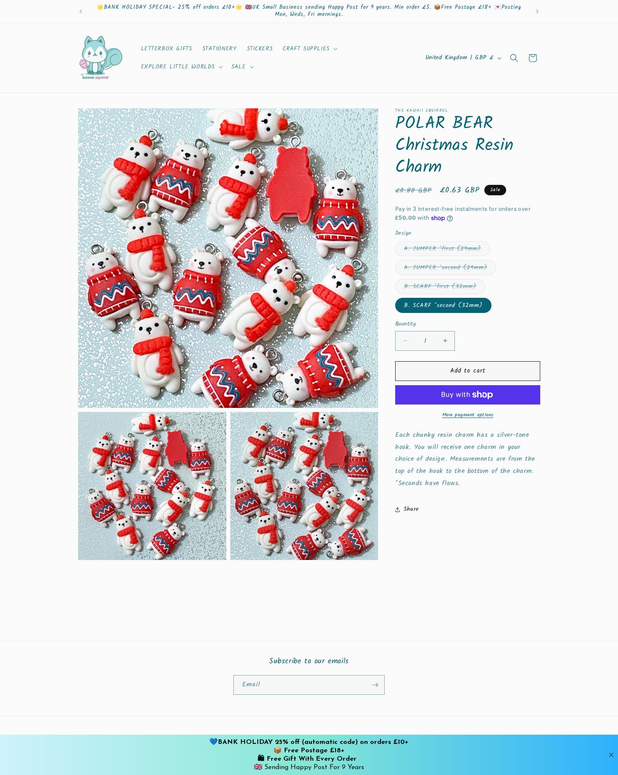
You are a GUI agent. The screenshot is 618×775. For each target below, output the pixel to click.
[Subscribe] (375, 685)
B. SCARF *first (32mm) (444, 287)
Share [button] (411, 509)
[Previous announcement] (80, 11)
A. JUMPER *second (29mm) (450, 269)
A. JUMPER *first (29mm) (447, 250)
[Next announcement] (537, 11)
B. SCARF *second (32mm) (443, 305)
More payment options (468, 415)
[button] (309, 49)
